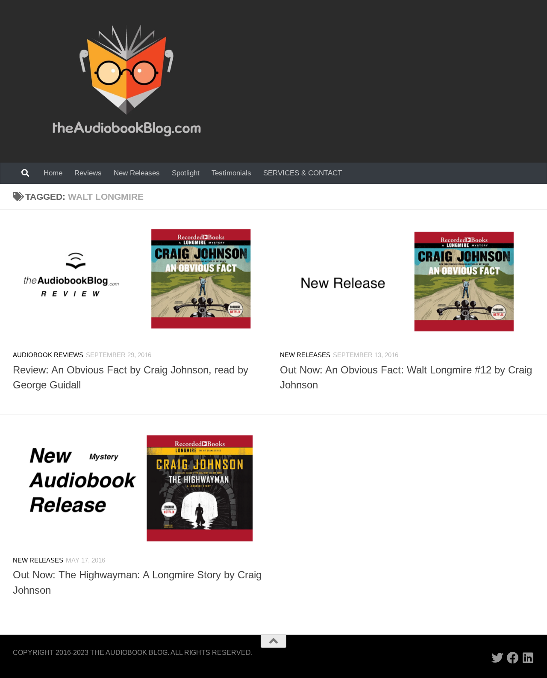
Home (53, 173)
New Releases (137, 173)
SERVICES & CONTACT (302, 173)
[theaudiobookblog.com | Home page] (127, 81)
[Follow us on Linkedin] (528, 658)
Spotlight (186, 173)
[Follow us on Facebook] (513, 658)
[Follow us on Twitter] (497, 658)
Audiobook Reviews (48, 355)
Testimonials (231, 173)
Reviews (88, 173)
